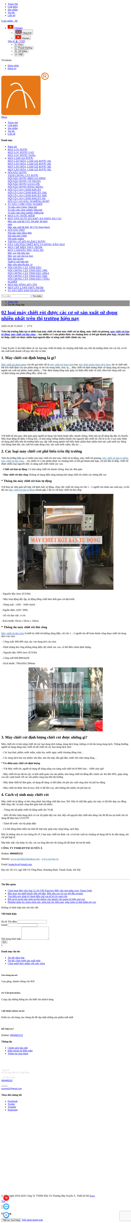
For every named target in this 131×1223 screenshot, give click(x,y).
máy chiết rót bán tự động (115, 458)
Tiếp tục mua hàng (11, 1220)
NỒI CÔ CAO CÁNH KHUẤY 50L (27, 198)
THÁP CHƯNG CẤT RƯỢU (23, 175)
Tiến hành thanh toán (32, 1220)
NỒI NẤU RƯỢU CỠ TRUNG (24, 181)
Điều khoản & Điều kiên (20, 1050)
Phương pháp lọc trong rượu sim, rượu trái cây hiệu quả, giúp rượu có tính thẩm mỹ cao (52, 902)
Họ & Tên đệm (9, 921)
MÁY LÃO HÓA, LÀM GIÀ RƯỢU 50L (29, 169)
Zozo (92, 1195)
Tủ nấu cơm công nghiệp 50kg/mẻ (25, 210)
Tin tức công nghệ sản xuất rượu (24, 960)
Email (4, 925)
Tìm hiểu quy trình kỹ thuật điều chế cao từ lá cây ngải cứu (37, 896)
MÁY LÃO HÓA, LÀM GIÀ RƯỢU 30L (29, 166)
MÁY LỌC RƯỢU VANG (22, 155)
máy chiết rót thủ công (23, 334)
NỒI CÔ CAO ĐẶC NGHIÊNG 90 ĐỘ (28, 201)
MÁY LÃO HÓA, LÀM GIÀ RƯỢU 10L (29, 161)
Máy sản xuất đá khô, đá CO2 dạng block (29, 227)
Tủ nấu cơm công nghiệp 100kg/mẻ (26, 212)
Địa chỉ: (6, 1070)
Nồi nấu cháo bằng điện (20, 233)
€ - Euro (19, 44)
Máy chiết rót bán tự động (22, 489)
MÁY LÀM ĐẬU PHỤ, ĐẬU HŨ (26, 250)
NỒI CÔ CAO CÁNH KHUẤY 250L (27, 192)
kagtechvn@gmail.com (20, 864)
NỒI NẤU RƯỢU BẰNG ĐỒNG (25, 187)
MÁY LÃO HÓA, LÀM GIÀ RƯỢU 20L (29, 164)
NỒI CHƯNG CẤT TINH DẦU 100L (28, 270)
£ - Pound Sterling (23, 48)
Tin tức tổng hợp (16, 957)
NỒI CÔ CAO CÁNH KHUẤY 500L (27, 195)
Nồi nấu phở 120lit (17, 235)
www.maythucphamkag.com (25, 859)
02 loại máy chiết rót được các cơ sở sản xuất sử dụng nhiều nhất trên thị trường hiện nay (59, 315)
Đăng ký (12, 68)
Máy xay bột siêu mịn (19, 253)
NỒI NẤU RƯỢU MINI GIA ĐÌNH (27, 178)
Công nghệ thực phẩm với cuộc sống (26, 963)
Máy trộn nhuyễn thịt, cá (20, 264)
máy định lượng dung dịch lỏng (94, 364)
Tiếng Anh (27, 33)
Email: (5, 1085)
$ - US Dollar (21, 51)
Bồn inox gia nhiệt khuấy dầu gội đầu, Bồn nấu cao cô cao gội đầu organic (45, 893)
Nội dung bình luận (11, 938)
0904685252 (16, 1035)
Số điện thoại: (8, 1077)
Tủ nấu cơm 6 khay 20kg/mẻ (22, 207)
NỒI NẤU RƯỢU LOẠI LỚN (24, 184)
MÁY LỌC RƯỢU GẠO (21, 152)
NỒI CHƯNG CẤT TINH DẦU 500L (28, 276)
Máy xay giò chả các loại (20, 256)
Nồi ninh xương (16, 238)
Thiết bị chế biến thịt (18, 261)
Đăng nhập (13, 65)
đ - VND (19, 54)
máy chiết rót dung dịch (62, 364)
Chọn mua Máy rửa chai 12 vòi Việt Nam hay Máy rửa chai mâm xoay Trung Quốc (50, 890)
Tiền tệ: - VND (16, 41)
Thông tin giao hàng (18, 1053)
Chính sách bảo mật (18, 1047)
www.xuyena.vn (50, 859)
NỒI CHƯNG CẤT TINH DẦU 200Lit (28, 273)
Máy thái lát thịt (15, 258)
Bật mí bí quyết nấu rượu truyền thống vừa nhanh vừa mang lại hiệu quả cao (46, 899)
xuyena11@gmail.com (11, 1088)
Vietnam (18, 28)
